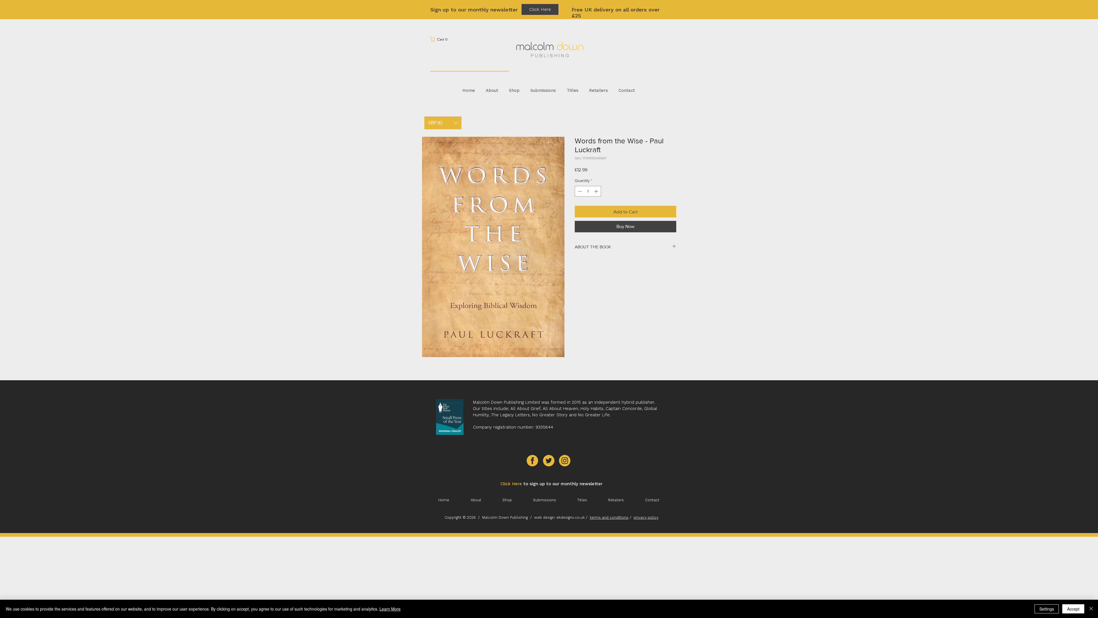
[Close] (1091, 608)
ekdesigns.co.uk (571, 517)
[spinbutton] (588, 191)
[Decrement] (579, 191)
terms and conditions (609, 517)
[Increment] (596, 191)
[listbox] (443, 122)
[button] (440, 39)
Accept (1073, 609)
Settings (1046, 609)
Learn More (390, 609)
